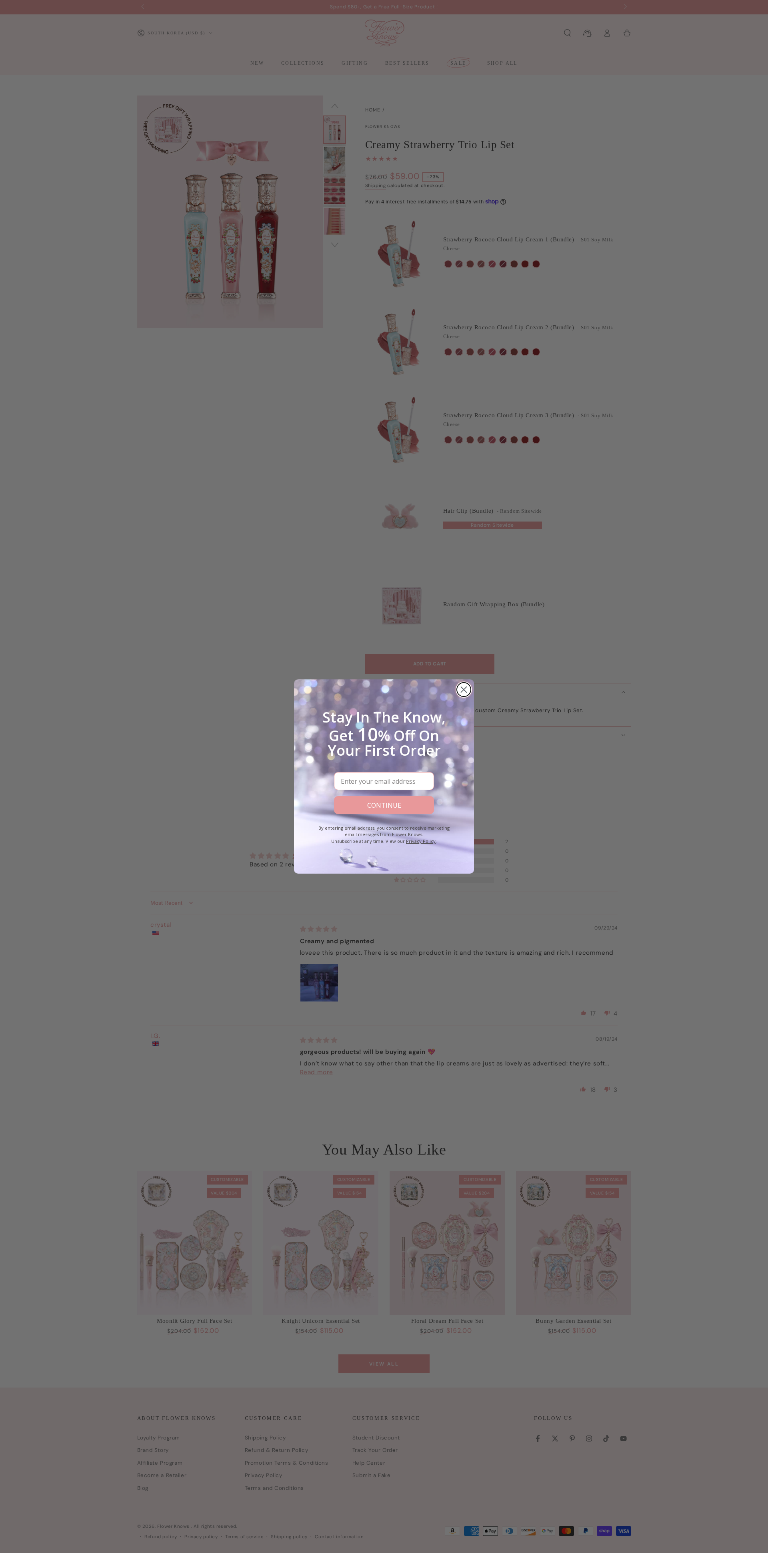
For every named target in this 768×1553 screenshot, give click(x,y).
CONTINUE (384, 805)
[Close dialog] (464, 690)
